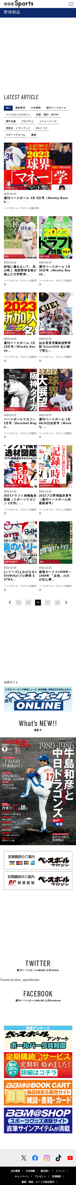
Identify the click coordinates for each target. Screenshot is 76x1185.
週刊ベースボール (56, 107)
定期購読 (56, 1176)
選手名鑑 (11, 121)
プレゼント (40, 1176)
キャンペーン (22, 1176)
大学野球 (36, 107)
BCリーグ (41, 128)
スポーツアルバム (16, 134)
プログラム (27, 121)
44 (18, 602)
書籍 (33, 134)
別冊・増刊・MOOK (47, 114)
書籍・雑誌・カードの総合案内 (38, 1182)
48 (57, 602)
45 (28, 602)
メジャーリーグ (48, 121)
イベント (60, 1171)
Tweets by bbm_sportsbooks (19, 980)
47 (47, 602)
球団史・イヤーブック (18, 128)
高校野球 (20, 107)
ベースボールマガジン (18, 114)
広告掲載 (30, 1171)
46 (37, 602)
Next (70, 791)
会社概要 (15, 1171)
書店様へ (45, 1171)
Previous (6, 791)
